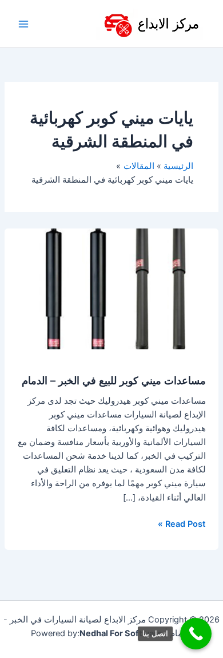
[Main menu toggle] (23, 24)
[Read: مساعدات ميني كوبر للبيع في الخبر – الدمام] (111, 288)
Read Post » (182, 523)
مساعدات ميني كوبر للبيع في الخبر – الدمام (114, 380)
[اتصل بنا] (196, 633)
